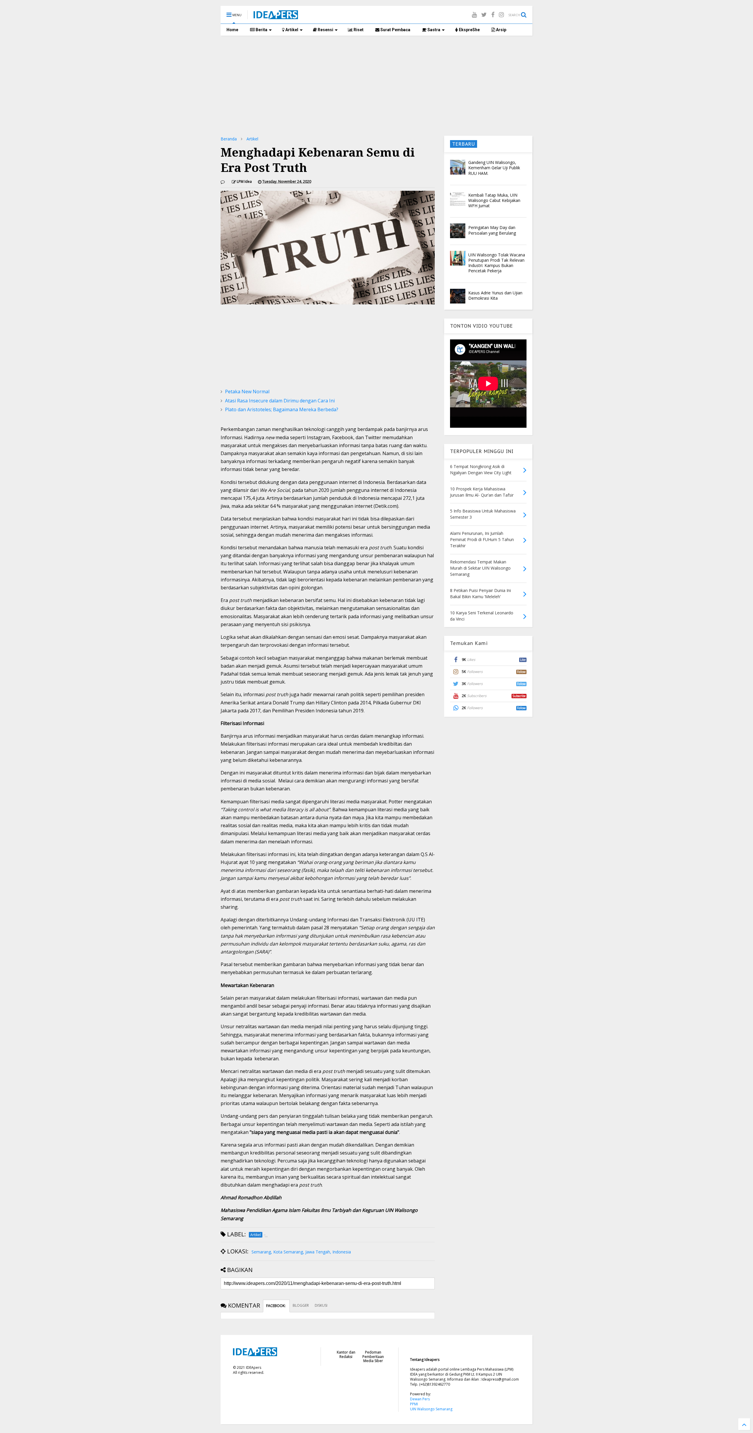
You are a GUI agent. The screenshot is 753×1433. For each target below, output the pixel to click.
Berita (261, 29)
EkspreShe (469, 29)
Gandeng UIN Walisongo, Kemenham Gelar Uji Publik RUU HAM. (494, 168)
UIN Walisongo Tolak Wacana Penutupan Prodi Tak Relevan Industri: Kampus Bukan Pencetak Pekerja (496, 263)
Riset (358, 29)
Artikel (291, 29)
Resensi (325, 29)
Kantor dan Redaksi (346, 1354)
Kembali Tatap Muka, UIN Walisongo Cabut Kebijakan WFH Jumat (494, 200)
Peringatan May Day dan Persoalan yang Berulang (492, 230)
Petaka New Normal (247, 391)
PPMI (414, 1404)
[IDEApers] (276, 16)
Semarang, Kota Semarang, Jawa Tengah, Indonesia (301, 1252)
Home (232, 29)
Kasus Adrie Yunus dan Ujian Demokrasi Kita (495, 295)
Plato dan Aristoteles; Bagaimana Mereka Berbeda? (281, 409)
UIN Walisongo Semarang (431, 1409)
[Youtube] (474, 14)
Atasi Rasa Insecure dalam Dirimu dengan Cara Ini (280, 400)
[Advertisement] (376, 85)
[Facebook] (492, 14)
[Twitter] (484, 14)
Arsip (500, 29)
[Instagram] (501, 14)
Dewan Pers (420, 1399)
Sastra (433, 29)
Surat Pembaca (394, 29)
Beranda (229, 139)
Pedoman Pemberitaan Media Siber (373, 1356)
